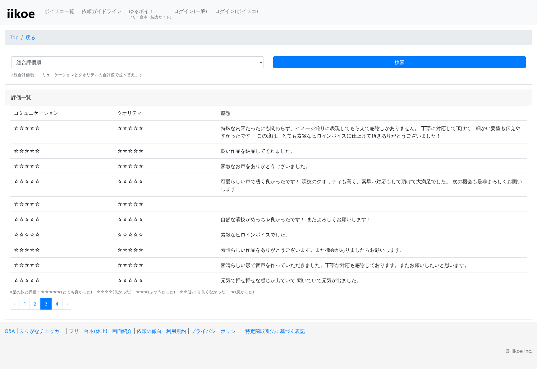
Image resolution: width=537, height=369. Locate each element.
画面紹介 (122, 331)
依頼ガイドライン (102, 11)
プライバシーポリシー (216, 331)
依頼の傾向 (149, 331)
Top (14, 37)
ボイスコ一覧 (59, 11)
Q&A (10, 331)
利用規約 (176, 331)
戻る (30, 37)
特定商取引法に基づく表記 (275, 331)
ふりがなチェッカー (42, 331)
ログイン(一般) (190, 11)
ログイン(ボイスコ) (236, 11)
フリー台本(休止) (88, 331)
